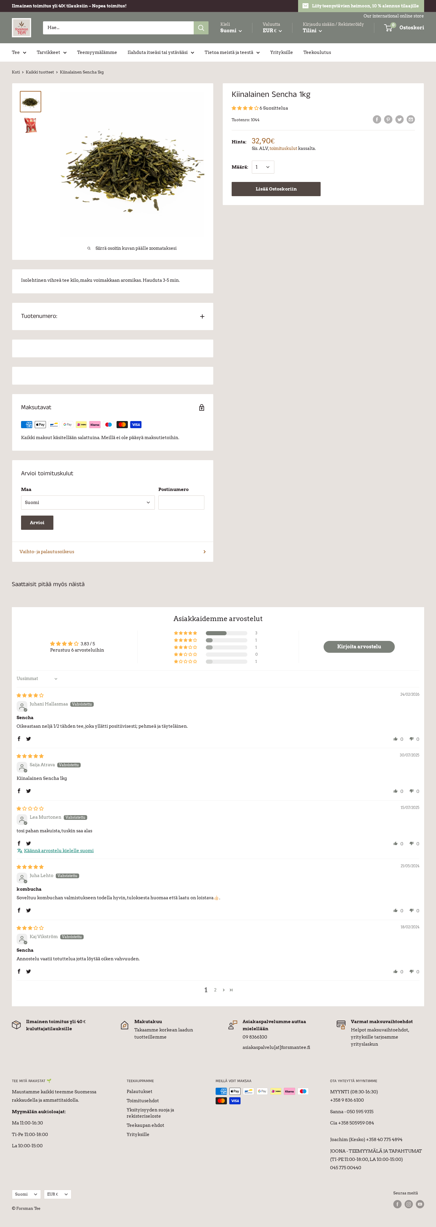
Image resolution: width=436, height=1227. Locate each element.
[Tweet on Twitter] (399, 119)
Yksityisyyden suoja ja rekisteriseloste (150, 1113)
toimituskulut (283, 148)
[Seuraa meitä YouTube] (420, 1204)
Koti (16, 72)
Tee (16, 52)
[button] (246, 108)
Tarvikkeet (48, 52)
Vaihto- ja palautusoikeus (47, 551)
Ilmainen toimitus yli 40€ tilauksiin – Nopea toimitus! (69, 6)
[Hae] (201, 27)
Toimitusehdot (143, 1100)
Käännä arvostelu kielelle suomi (59, 850)
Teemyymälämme (97, 52)
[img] (30, 695)
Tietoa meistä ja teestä (229, 52)
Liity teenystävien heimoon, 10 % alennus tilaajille (365, 6)
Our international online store (394, 16)
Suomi (21, 1194)
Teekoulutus (317, 52)
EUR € (52, 1194)
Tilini (310, 30)
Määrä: (240, 167)
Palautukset (139, 1091)
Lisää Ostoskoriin (276, 189)
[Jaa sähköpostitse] (411, 119)
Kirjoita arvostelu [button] (359, 647)
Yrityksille (281, 52)
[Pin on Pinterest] (388, 119)
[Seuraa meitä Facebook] (397, 1204)
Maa (26, 489)
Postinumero (173, 489)
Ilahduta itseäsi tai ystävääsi (158, 52)
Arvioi (37, 522)
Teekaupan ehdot (145, 1125)
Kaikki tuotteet (40, 72)
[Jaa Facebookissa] (377, 119)
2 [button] (215, 990)
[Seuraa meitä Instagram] (409, 1204)
